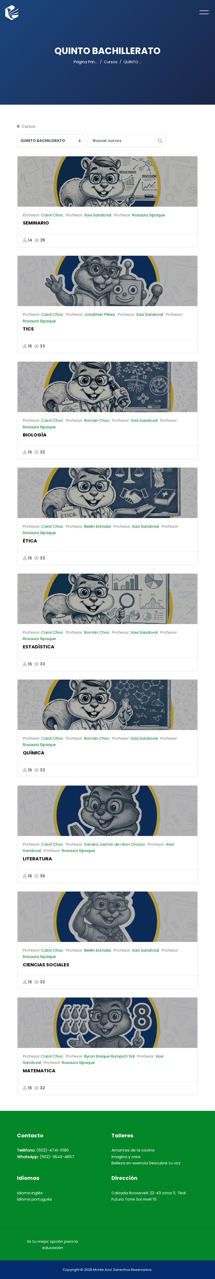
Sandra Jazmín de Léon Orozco (114, 844)
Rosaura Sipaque (148, 215)
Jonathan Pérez (99, 314)
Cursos (110, 62)
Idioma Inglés (30, 1193)
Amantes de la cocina (132, 1150)
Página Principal (89, 62)
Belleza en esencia (129, 1163)
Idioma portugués (34, 1199)
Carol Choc (52, 215)
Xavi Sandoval (97, 215)
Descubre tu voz (165, 1163)
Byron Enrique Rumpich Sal (109, 1056)
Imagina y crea (125, 1156)
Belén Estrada (97, 526)
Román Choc (97, 420)
